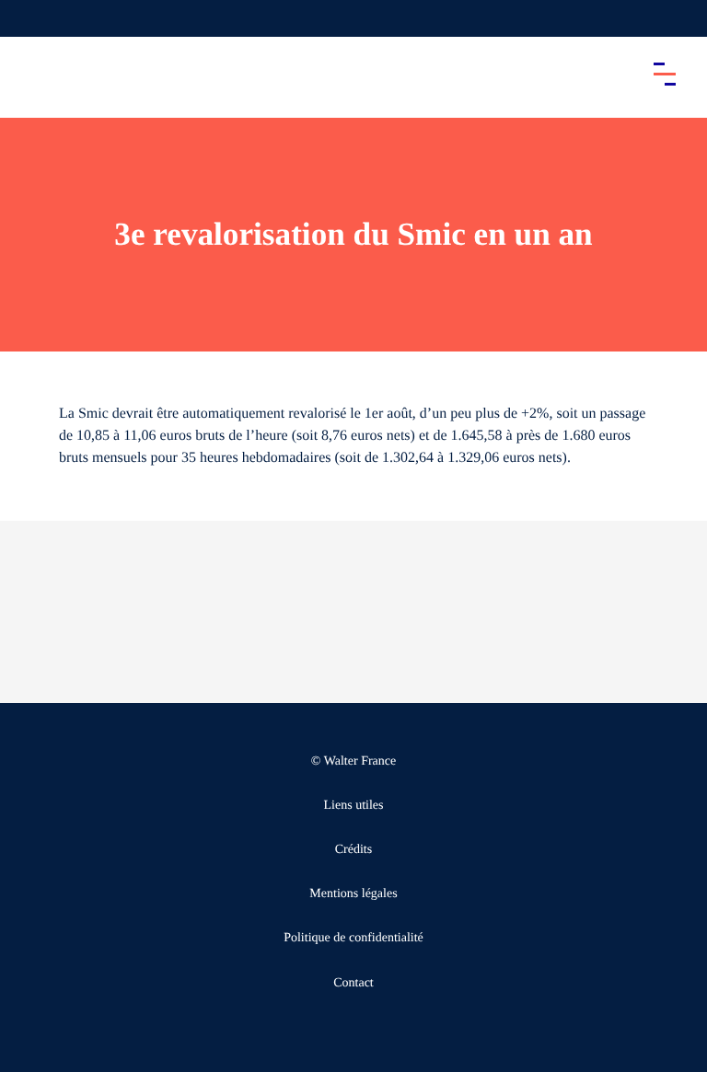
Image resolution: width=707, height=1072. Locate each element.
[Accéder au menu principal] (665, 74)
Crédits (353, 850)
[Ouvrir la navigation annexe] (29, 18)
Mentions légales (353, 894)
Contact (353, 983)
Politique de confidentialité (353, 938)
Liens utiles (354, 806)
